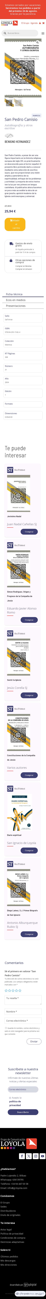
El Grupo (25, 23)
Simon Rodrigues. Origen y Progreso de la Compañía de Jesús (19, 596)
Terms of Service (37, 1294)
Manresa (36, 115)
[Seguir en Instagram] (36, 1156)
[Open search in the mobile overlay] (19, 33)
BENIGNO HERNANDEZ (17, 141)
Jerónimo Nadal (14, 516)
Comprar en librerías (23, 266)
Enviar (34, 1041)
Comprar (29, 531)
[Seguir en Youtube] (43, 1156)
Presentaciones (16, 305)
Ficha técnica (14, 294)
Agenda (34, 23)
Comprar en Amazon (23, 269)
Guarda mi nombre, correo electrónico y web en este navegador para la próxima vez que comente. (22, 1031)
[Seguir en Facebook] (22, 1156)
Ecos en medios (16, 299)
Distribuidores (8, 1210)
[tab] (23, 294)
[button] (37, 42)
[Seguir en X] (29, 1156)
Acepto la (15, 1101)
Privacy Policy (32, 1293)
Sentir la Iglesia (14, 680)
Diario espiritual (14, 835)
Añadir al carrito (16, 224)
